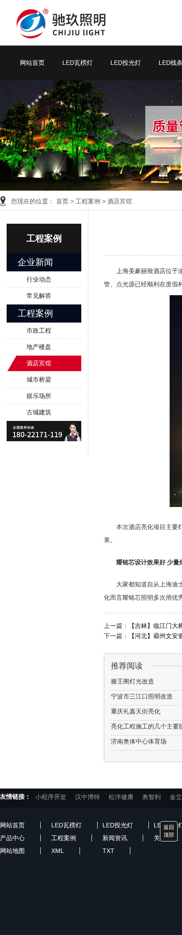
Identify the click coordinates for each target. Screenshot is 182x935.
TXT (108, 850)
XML (57, 850)
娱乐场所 (39, 395)
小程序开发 (50, 796)
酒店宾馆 (119, 201)
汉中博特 (87, 796)
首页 (62, 201)
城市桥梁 (39, 379)
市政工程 (39, 330)
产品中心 (12, 837)
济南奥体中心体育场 (139, 741)
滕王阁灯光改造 (132, 681)
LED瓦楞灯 (77, 62)
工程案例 (88, 201)
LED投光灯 (125, 62)
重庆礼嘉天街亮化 (135, 711)
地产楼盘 (39, 346)
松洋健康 (121, 796)
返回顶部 (168, 831)
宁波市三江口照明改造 (142, 696)
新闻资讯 (114, 837)
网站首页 (32, 62)
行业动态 (39, 279)
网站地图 (12, 850)
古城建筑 (39, 412)
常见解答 (39, 295)
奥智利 (151, 796)
